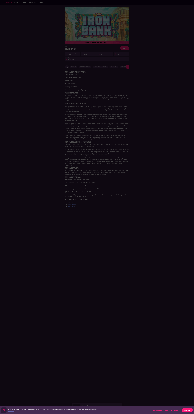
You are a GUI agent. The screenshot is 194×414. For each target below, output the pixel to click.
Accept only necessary (172, 410)
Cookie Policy (11, 411)
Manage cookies (157, 410)
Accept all (187, 410)
